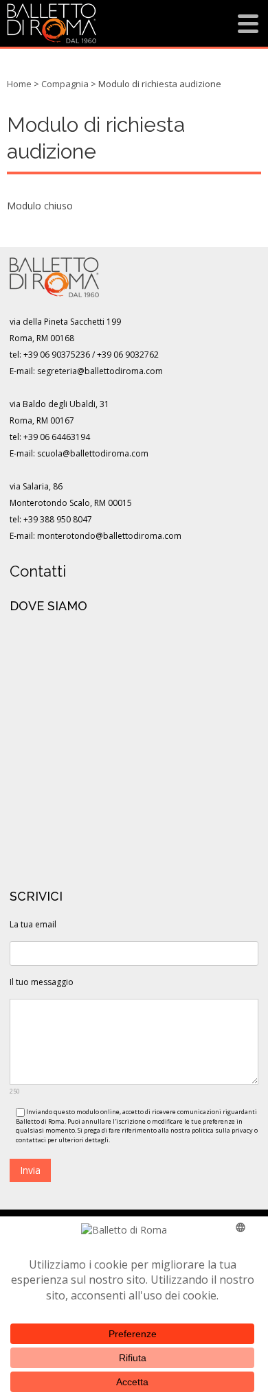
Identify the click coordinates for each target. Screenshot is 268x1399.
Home (19, 84)
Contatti (38, 571)
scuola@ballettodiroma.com (92, 453)
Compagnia (65, 84)
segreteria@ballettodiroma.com (100, 371)
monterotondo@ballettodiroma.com (109, 536)
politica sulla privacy (222, 1130)
